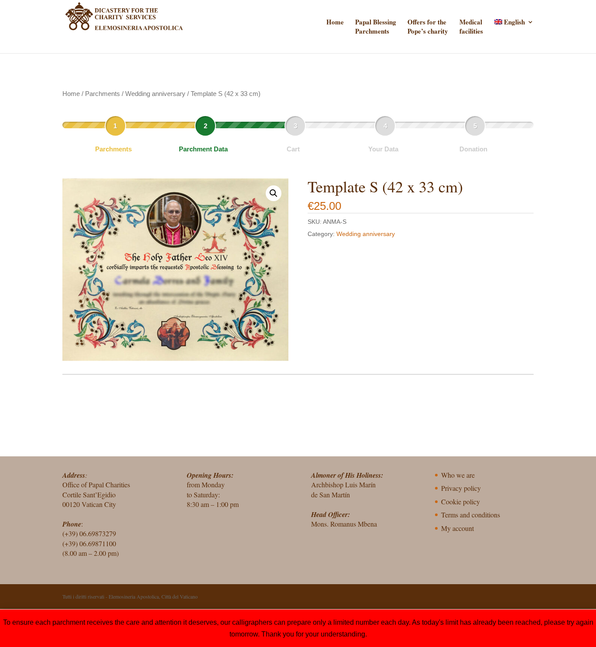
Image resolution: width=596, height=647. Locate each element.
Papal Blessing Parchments (375, 26)
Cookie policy (460, 501)
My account (457, 528)
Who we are (458, 474)
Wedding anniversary (155, 93)
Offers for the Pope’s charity (428, 26)
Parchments (102, 93)
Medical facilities (471, 26)
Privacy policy (461, 488)
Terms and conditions (470, 514)
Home (335, 22)
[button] (273, 193)
